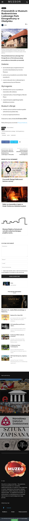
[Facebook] (3, 508)
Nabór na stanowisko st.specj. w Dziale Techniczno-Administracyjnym (14, 205)
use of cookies (24, 518)
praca (3, 8)
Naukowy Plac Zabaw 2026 (16, 315)
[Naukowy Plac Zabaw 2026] (5, 317)
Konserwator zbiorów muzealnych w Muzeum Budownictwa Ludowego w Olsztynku (7, 152)
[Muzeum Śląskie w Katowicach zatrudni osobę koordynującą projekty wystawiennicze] (14, 219)
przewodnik (13, 135)
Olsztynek (4, 135)
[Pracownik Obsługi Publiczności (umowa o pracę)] (14, 169)
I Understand (14, 520)
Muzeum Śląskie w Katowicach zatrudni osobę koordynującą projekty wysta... (12, 231)
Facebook (9, 507)
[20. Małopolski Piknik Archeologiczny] (5, 347)
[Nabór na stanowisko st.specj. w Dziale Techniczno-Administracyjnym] (14, 194)
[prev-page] (2, 238)
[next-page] (4, 238)
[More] (19, 142)
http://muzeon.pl (13, 285)
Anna (5, 25)
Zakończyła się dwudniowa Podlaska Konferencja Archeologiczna (22, 152)
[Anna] (2, 25)
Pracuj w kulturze (22, 122)
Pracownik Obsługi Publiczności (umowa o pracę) (13, 180)
